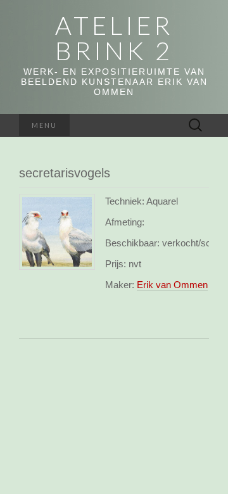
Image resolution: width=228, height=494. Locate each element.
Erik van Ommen (172, 284)
